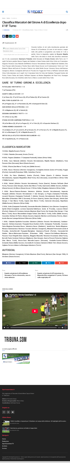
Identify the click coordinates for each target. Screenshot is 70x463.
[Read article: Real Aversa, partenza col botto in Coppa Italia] (5, 430)
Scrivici (4, 448)
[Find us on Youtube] (12, 412)
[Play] (4, 328)
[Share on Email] (17, 36)
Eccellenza (14, 18)
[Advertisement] (48, 365)
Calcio (8, 18)
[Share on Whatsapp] (10, 36)
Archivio (4, 446)
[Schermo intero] (65, 328)
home (31, 30)
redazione (6, 30)
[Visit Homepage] (35, 12)
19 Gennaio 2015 (16, 30)
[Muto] (62, 328)
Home (3, 18)
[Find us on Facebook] (4, 412)
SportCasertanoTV (8, 443)
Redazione (5, 441)
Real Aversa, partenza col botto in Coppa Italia (23, 428)
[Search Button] (67, 12)
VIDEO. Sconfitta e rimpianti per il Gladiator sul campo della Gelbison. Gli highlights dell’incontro (38, 421)
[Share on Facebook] (3, 36)
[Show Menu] (3, 12)
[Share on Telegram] (13, 36)
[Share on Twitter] (7, 36)
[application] (35, 311)
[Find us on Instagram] (8, 412)
